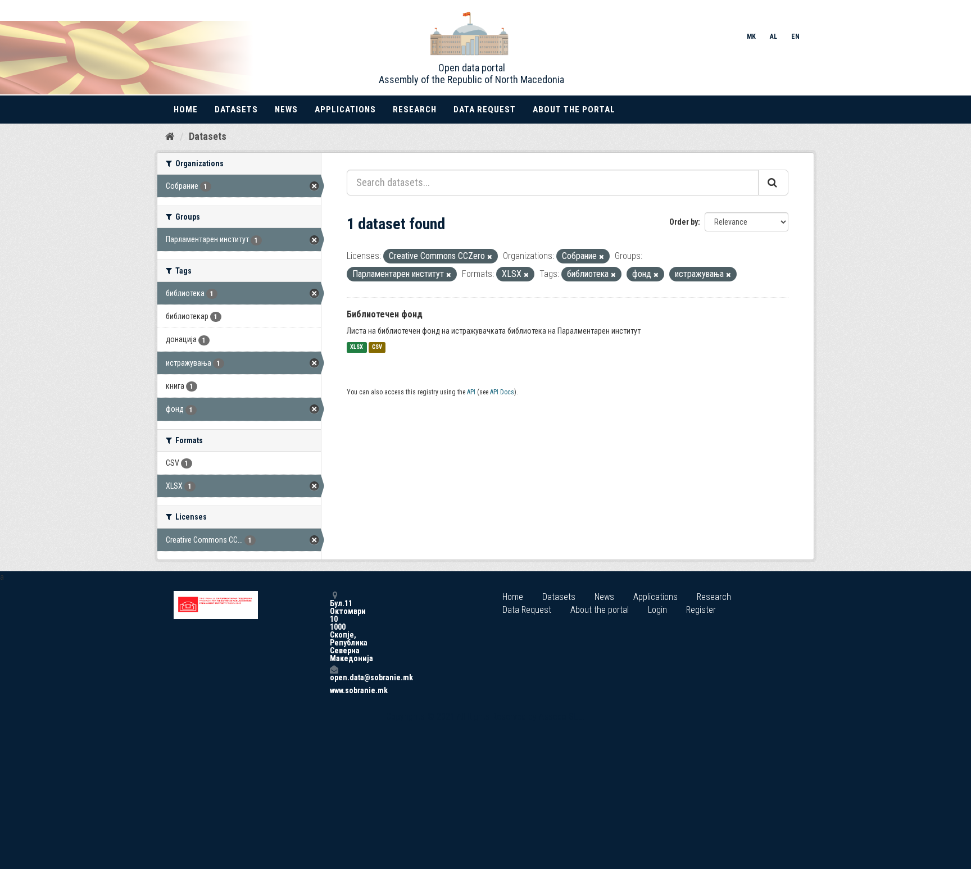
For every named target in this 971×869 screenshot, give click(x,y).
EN (795, 36)
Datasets (236, 109)
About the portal (574, 109)
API (471, 392)
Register (701, 609)
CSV (377, 347)
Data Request (484, 109)
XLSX (356, 347)
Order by (683, 221)
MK (751, 36)
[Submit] (773, 182)
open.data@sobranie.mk (334, 677)
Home (186, 109)
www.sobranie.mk (334, 690)
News (286, 109)
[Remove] (489, 257)
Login (657, 609)
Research (415, 109)
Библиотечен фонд (385, 314)
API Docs (502, 392)
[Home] (170, 136)
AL (773, 36)
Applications (345, 109)
